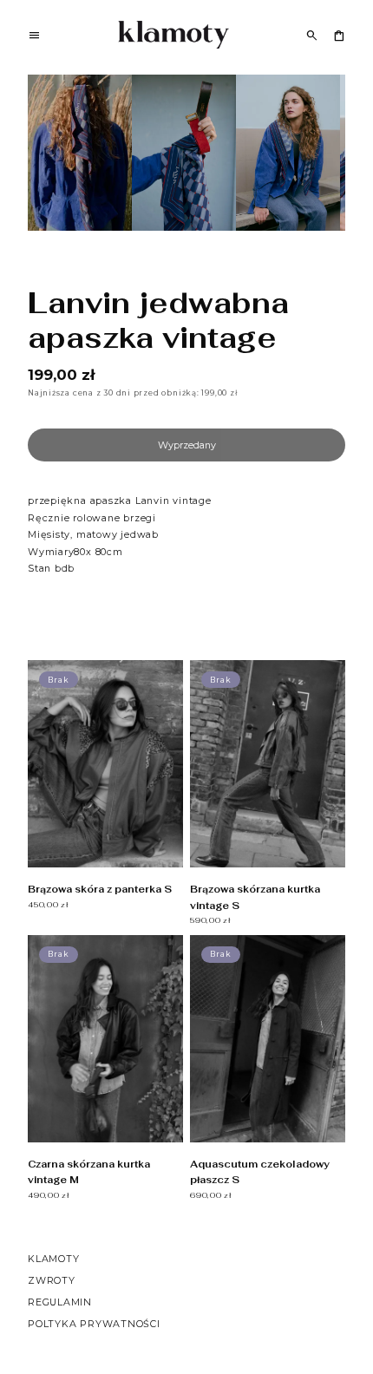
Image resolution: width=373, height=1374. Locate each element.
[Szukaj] (311, 35)
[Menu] (34, 37)
